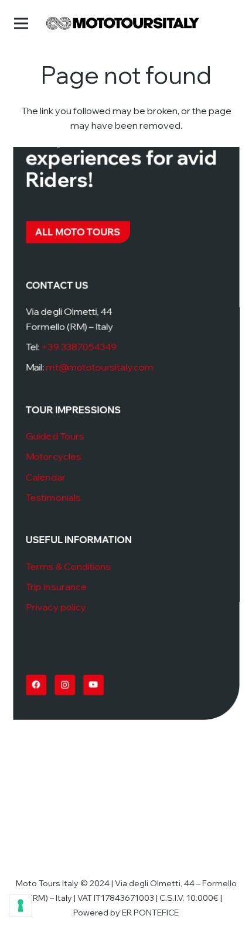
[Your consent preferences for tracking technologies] (20, 905)
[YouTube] (93, 685)
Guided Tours (54, 436)
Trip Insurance (55, 587)
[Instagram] (64, 685)
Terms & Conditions (68, 566)
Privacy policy (55, 607)
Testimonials (52, 497)
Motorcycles (53, 456)
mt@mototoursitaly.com (99, 367)
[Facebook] (35, 685)
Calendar (45, 477)
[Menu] (21, 23)
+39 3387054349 (79, 347)
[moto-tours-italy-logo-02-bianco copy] (123, 23)
